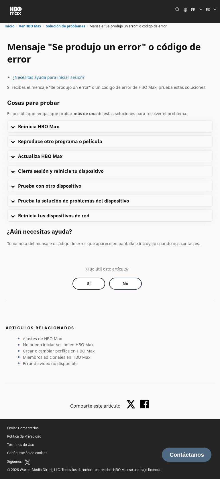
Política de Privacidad (24, 436)
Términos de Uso (20, 444)
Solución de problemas (65, 26)
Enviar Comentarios (23, 428)
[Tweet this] (132, 404)
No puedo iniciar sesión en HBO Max (58, 344)
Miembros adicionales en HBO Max (56, 357)
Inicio (9, 26)
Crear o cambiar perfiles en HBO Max (59, 351)
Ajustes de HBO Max (42, 338)
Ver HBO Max (30, 26)
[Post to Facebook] (144, 404)
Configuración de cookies (27, 452)
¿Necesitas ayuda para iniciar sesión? (49, 77)
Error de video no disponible (50, 363)
